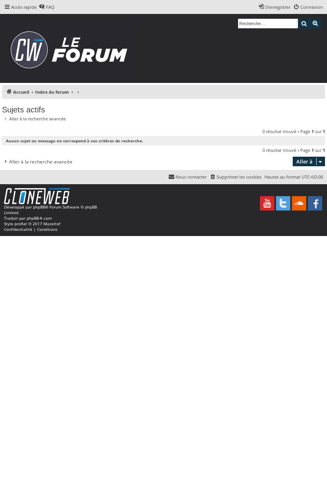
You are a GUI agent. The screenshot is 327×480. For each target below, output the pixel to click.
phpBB (39, 207)
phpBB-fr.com (39, 218)
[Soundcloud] (299, 203)
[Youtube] (267, 203)
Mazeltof (51, 223)
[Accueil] (71, 48)
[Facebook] (315, 203)
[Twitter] (283, 203)
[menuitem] (47, 7)
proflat (20, 223)
